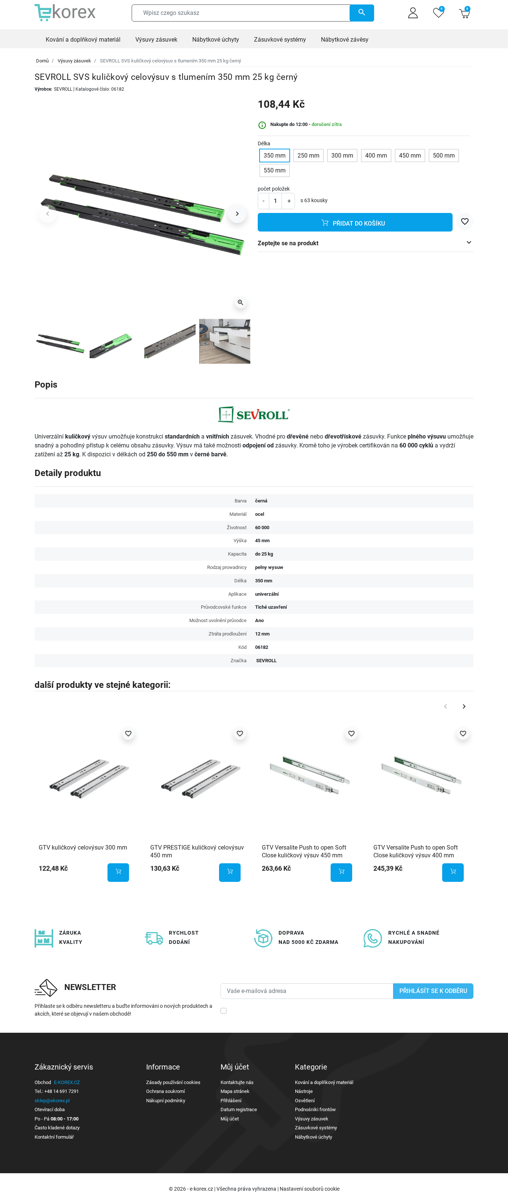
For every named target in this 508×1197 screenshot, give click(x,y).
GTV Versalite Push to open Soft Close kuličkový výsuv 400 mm (415, 851)
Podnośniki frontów (315, 1109)
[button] (464, 13)
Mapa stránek (235, 1091)
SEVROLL (63, 89)
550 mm (275, 170)
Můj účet (230, 1119)
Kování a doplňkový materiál (324, 1082)
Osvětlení (305, 1100)
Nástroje (304, 1091)
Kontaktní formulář (54, 1137)
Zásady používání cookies (173, 1082)
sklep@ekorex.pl (52, 1100)
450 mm (410, 155)
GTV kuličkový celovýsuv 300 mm (83, 847)
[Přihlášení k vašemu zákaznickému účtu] (413, 13)
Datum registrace (239, 1109)
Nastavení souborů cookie (310, 1189)
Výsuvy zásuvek (74, 61)
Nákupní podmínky (165, 1100)
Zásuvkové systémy (316, 1127)
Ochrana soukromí (165, 1091)
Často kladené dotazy (57, 1127)
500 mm (444, 155)
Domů (42, 61)
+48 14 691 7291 (61, 1091)
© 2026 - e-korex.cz (191, 1189)
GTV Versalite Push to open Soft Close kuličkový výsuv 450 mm (304, 851)
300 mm (342, 155)
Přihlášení (231, 1100)
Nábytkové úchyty (313, 1137)
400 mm (376, 155)
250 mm (308, 155)
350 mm (275, 155)
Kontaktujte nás (237, 1082)
